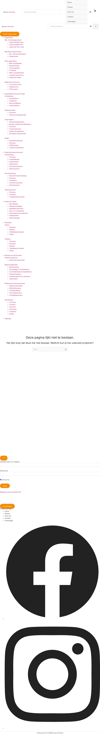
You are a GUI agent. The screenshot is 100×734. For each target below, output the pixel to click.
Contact (8, 518)
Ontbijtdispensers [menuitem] (16, 295)
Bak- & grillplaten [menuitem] (15, 63)
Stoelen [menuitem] (12, 230)
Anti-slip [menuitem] (12, 302)
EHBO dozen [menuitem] (14, 145)
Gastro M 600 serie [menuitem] (16, 42)
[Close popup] (4, 458)
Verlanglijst (9, 520)
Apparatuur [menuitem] (9, 38)
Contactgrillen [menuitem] (14, 68)
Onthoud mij (5, 480)
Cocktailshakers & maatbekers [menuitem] (20, 272)
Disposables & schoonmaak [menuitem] (15, 94)
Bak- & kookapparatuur (13, 40)
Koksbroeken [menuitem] (14, 162)
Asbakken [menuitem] (13, 101)
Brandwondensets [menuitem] (16, 141)
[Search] (59, 12)
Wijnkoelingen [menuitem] (14, 218)
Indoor (7, 225)
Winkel (7, 513)
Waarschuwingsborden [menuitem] (17, 115)
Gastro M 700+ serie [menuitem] (16, 47)
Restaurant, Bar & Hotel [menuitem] (13, 255)
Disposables (9, 119)
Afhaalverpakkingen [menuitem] (16, 122)
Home (7, 511)
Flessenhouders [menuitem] (15, 274)
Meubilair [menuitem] (8, 223)
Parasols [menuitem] (12, 244)
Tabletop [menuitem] (8, 319)
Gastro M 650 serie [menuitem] (16, 45)
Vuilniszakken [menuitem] (14, 105)
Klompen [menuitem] (12, 194)
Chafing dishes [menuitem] (14, 290)
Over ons (8, 516)
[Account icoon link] (90, 12)
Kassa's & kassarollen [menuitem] (17, 260)
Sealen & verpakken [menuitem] (16, 131)
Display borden (10, 110)
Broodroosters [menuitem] (14, 66)
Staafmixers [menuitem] (13, 56)
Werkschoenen (10, 190)
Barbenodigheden (11, 265)
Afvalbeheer (9, 96)
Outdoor (8, 239)
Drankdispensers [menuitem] (15, 293)
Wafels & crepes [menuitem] (15, 77)
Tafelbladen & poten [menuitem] (16, 232)
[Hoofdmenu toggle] (96, 26)
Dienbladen (9, 300)
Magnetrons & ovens (12, 82)
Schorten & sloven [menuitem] (16, 166)
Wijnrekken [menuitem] (13, 279)
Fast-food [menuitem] (12, 309)
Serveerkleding (10, 173)
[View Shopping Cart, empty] (95, 12)
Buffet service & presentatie (15, 283)
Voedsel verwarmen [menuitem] (16, 75)
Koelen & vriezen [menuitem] (11, 201)
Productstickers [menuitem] (15, 129)
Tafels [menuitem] (11, 234)
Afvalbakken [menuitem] (14, 98)
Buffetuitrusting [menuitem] (15, 288)
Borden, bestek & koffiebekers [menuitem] (20, 124)
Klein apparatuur (11, 61)
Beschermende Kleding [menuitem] (17, 176)
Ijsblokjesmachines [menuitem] (16, 208)
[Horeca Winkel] (9, 12)
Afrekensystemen (11, 258)
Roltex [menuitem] (11, 314)
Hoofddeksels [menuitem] (14, 159)
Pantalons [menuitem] (13, 180)
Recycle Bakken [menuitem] (15, 103)
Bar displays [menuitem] (13, 204)
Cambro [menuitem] (12, 304)
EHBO (7, 138)
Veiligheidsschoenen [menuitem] (17, 197)
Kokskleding (9, 155)
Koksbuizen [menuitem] (13, 164)
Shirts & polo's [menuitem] (14, 169)
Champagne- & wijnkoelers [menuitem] (19, 269)
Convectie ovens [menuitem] (15, 84)
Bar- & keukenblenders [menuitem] (17, 54)
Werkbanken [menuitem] (14, 216)
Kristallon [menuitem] (12, 312)
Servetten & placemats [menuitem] (17, 134)
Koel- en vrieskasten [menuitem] (16, 211)
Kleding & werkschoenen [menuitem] (14, 152)
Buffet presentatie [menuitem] (16, 286)
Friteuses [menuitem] (12, 70)
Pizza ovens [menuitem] (13, 89)
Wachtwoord (4, 471)
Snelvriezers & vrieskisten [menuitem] (18, 213)
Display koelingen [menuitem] (15, 206)
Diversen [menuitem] (12, 112)
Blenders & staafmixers (13, 52)
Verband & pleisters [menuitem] (16, 148)
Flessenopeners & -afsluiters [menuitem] (19, 276)
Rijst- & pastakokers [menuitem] (16, 73)
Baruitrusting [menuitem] (14, 267)
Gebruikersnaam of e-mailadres (10, 462)
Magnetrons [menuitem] (13, 87)
